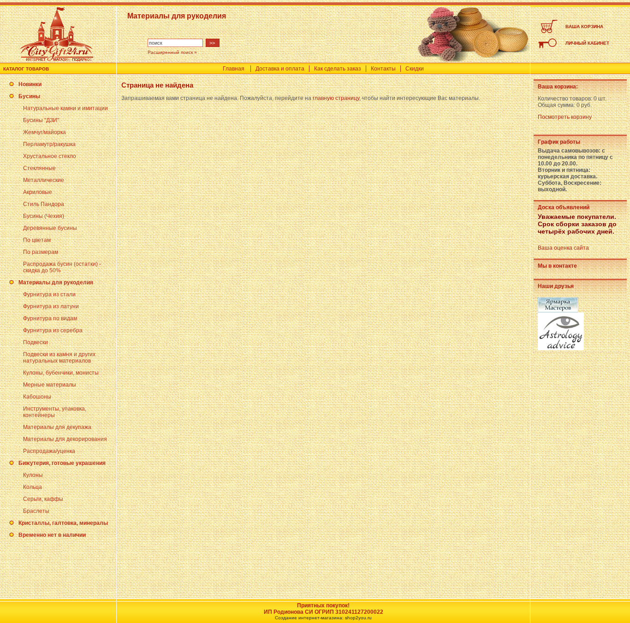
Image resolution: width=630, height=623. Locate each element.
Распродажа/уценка (49, 451)
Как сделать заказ (337, 68)
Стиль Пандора (43, 204)
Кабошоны (37, 397)
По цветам (37, 240)
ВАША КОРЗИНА (584, 26)
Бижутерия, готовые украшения (62, 463)
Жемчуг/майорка (44, 132)
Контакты (383, 68)
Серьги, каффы (43, 499)
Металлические (43, 180)
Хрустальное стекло (49, 156)
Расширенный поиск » (172, 52)
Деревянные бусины (50, 228)
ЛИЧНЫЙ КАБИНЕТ (587, 43)
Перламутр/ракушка (49, 144)
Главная (233, 68)
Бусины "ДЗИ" (41, 120)
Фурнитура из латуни (51, 306)
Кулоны (33, 475)
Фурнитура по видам (50, 318)
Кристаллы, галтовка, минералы (63, 523)
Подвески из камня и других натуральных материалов (59, 357)
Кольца (32, 487)
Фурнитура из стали (49, 294)
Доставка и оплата (280, 68)
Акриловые (37, 192)
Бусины (29, 96)
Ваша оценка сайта (563, 248)
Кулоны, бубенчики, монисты (61, 373)
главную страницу (336, 98)
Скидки (414, 68)
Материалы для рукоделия (55, 282)
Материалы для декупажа (57, 427)
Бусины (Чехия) (43, 216)
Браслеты (36, 511)
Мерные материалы (49, 385)
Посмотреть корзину (565, 117)
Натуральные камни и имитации (65, 108)
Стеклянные (39, 168)
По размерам (40, 252)
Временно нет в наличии (52, 535)
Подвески (35, 342)
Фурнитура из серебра (53, 330)
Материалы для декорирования (65, 439)
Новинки (30, 84)
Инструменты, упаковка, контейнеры (54, 412)
